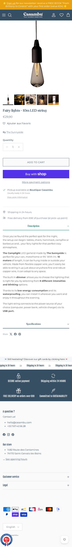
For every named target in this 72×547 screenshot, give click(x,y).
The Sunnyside (14, 132)
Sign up (11, 3)
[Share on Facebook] (15, 334)
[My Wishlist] (60, 15)
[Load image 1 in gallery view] (36, 57)
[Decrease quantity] (6, 147)
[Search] (11, 15)
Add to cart (36, 162)
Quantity (8, 140)
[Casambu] (33, 15)
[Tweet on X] (11, 334)
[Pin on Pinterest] (19, 334)
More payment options (36, 182)
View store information (17, 197)
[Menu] (4, 15)
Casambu (14, 535)
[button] (17, 123)
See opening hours (16, 459)
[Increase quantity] (20, 147)
